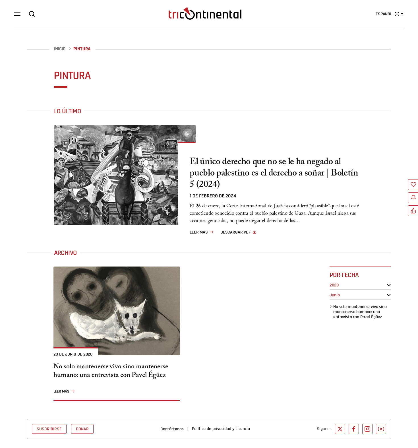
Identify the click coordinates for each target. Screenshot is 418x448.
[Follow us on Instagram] (367, 429)
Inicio (59, 49)
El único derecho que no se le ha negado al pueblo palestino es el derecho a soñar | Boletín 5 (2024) (274, 174)
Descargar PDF (235, 232)
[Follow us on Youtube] (381, 429)
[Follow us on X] (340, 429)
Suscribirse (49, 429)
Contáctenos (172, 429)
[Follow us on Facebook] (354, 429)
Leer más (199, 232)
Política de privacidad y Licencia (221, 429)
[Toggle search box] (32, 14)
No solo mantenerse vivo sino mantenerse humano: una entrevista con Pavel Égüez (360, 311)
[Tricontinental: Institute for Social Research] (205, 13)
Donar (82, 429)
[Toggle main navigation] (17, 14)
